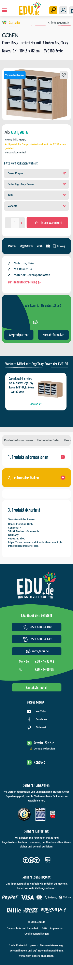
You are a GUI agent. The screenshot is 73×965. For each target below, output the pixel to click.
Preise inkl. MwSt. (15, 140)
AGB (44, 928)
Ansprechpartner (19, 335)
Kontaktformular (53, 335)
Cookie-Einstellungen (37, 934)
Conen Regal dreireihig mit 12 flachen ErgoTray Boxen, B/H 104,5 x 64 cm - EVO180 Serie (21, 385)
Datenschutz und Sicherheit (23, 928)
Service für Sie (44, 743)
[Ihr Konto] (63, 10)
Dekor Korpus (15, 173)
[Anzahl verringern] (8, 223)
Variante (12, 206)
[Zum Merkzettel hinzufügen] (64, 75)
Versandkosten (18, 951)
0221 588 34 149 (41, 639)
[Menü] (4, 10)
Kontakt (39, 762)
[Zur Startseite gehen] (29, 8)
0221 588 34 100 (41, 627)
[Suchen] (53, 10)
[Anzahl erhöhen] (21, 223)
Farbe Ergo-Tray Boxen (21, 184)
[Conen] (36, 35)
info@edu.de (40, 651)
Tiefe (10, 195)
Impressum (56, 928)
